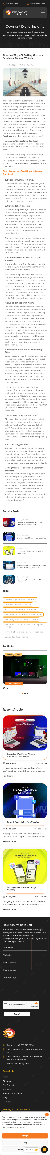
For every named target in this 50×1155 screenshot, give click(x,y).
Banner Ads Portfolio (12, 1093)
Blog (5, 1097)
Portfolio (7, 1089)
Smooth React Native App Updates (31, 538)
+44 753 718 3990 (12, 3)
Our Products (9, 1085)
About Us (7, 1081)
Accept (25, 1136)
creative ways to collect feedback (20, 599)
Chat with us (29, 1150)
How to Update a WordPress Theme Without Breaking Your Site (31, 566)
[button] (47, 1114)
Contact (6, 1102)
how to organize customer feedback (21, 619)
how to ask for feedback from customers (23, 614)
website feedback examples (17, 637)
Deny (25, 1142)
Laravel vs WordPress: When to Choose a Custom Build (29, 524)
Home (5, 1077)
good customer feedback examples (21, 609)
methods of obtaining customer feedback (23, 632)
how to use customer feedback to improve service (23, 625)
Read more (8, 776)
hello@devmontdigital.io (38, 3)
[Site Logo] (9, 1033)
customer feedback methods (17, 604)
